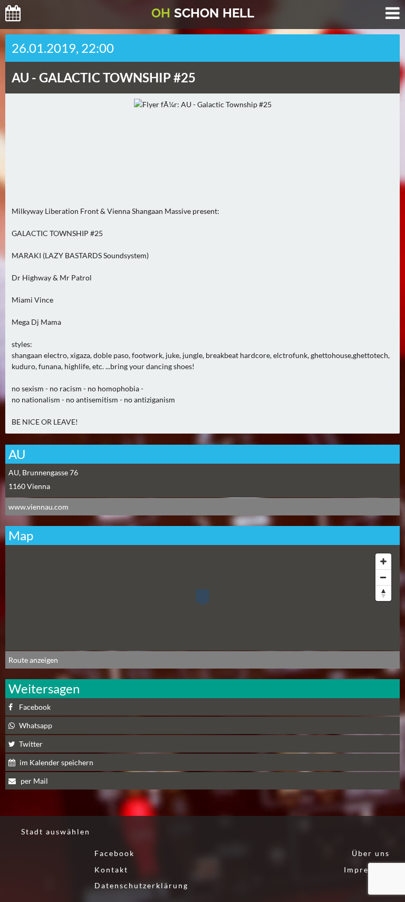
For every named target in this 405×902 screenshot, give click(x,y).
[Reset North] (383, 593)
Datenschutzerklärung (141, 885)
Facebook (35, 706)
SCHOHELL (202, 13)
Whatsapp (35, 725)
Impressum (367, 869)
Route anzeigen (33, 659)
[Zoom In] (383, 561)
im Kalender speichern (56, 762)
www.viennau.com (38, 506)
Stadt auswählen (55, 831)
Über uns (371, 853)
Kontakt (111, 869)
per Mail (33, 780)
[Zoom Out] (383, 577)
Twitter (31, 743)
